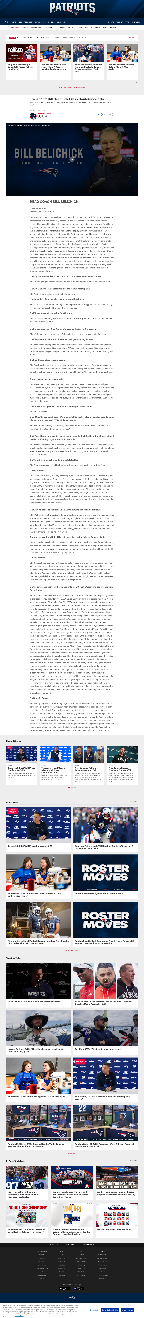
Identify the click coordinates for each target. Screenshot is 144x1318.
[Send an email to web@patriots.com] (46, 116)
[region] (72, 1310)
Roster (62, 1254)
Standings (62, 1275)
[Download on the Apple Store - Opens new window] (64, 1289)
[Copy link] (111, 114)
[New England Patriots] (72, 1298)
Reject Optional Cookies (110, 1310)
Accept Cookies (127, 1310)
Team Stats (62, 1265)
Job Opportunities (102, 1275)
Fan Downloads (102, 1265)
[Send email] (107, 115)
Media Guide (102, 1272)
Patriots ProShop (102, 1254)
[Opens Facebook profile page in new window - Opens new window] (39, 116)
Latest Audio (42, 1261)
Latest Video (42, 1258)
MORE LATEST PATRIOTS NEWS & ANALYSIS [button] (72, 87)
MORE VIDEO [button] (72, 1153)
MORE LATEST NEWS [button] (72, 950)
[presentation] (137, 82)
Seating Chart (81, 1268)
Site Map (42, 1278)
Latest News (42, 1254)
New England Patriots (44, 113)
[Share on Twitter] (102, 115)
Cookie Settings (93, 1310)
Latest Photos (42, 1265)
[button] (66, 82)
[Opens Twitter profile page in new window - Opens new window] (43, 116)
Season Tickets (81, 1261)
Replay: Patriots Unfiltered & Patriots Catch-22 (33, 38)
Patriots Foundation (42, 1268)
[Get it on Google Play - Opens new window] (79, 1289)
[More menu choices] (68, 22)
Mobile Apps (102, 1268)
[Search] (106, 21)
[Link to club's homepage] (5, 21)
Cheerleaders (42, 1275)
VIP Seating (81, 1265)
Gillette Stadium (81, 1272)
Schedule (61, 1272)
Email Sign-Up (102, 1261)
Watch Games (81, 1275)
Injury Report (61, 1261)
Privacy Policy (19, 1316)
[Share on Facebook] (98, 115)
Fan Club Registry (102, 1258)
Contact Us (102, 1278)
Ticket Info (81, 1254)
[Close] (140, 1310)
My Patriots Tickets (81, 1258)
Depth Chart (61, 1258)
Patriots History (42, 1272)
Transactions (61, 1268)
